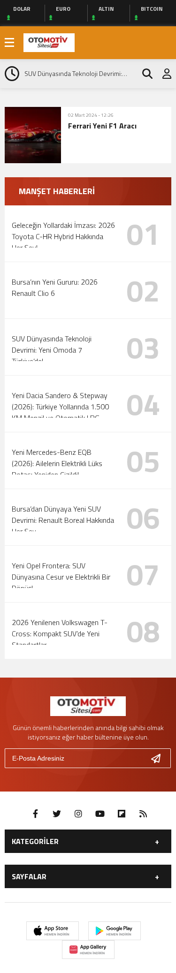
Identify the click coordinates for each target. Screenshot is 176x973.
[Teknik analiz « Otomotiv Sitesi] (49, 41)
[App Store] (52, 930)
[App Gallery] (88, 949)
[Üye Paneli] (162, 73)
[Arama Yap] (143, 73)
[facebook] (35, 814)
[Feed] (143, 814)
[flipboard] (121, 814)
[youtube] (100, 814)
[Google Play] (114, 930)
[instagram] (78, 814)
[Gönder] (159, 758)
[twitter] (56, 814)
